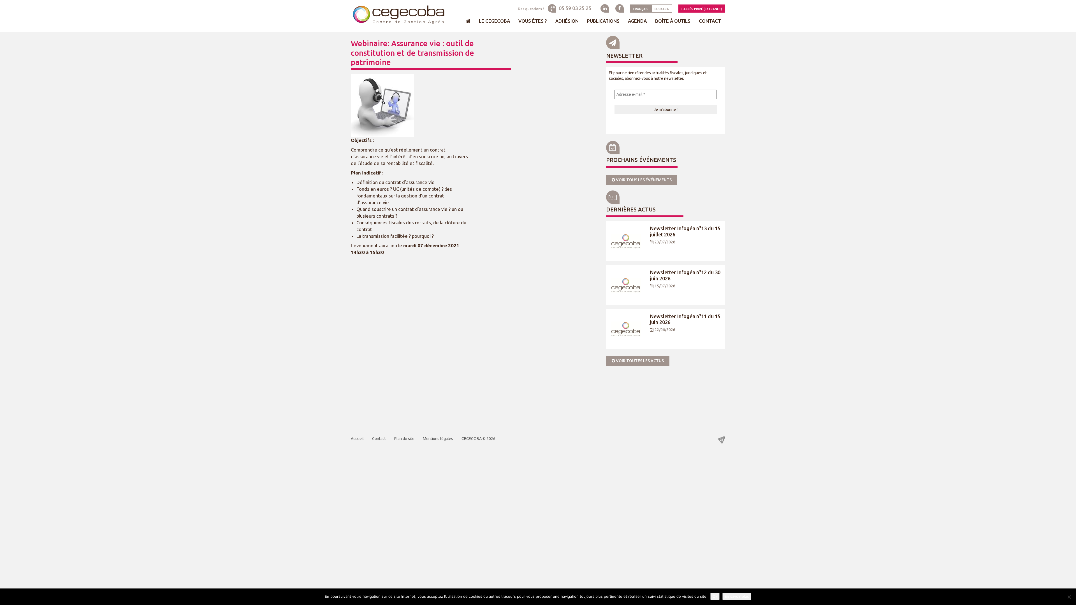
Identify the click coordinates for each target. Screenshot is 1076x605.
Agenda (637, 21)
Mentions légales (438, 438)
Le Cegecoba (494, 21)
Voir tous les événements (643, 180)
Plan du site (404, 438)
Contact (710, 21)
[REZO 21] (721, 440)
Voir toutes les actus (639, 361)
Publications (603, 21)
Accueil (357, 438)
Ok (715, 596)
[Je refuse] (1069, 597)
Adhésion (567, 21)
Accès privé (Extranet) (702, 9)
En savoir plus (737, 596)
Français (640, 9)
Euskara (662, 9)
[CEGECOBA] (398, 14)
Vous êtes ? (532, 21)
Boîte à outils (672, 21)
